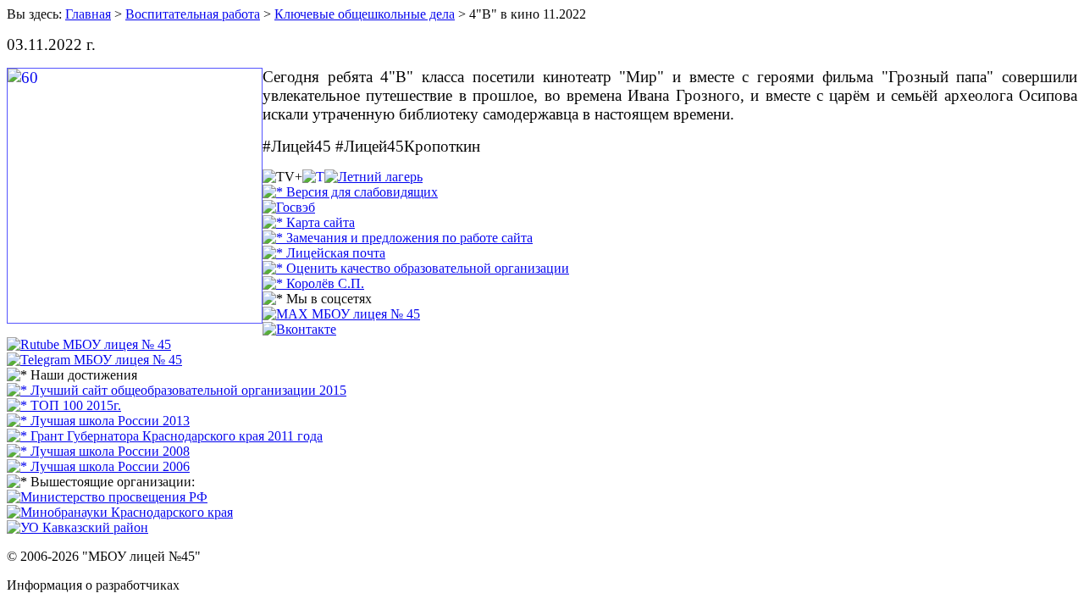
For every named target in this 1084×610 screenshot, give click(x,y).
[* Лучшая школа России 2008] (98, 451)
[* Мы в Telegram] (94, 359)
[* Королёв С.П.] (313, 283)
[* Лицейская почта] (324, 253)
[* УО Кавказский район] (77, 527)
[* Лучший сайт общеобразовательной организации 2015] (176, 390)
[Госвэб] (289, 207)
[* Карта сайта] (309, 222)
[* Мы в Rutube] (89, 344)
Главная (88, 14)
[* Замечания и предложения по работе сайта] (398, 237)
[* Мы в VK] (299, 329)
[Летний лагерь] (373, 176)
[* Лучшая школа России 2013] (98, 420)
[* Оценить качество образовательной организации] (416, 268)
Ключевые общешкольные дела (364, 14)
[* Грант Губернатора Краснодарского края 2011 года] (165, 436)
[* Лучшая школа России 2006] (98, 466)
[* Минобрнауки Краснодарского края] (120, 512)
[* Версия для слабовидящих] (350, 192)
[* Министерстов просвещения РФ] (107, 497)
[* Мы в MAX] (341, 314)
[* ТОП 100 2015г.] (64, 405)
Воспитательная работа (192, 14)
